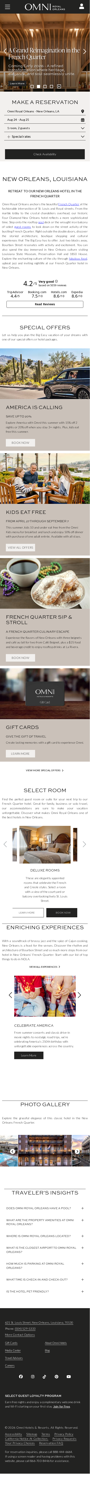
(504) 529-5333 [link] (25, 1328)
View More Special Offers (43, 770)
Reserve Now (18, 83)
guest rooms (22, 226)
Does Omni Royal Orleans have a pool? (38, 1208)
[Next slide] (83, 51)
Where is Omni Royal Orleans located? (38, 1236)
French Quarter (68, 204)
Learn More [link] (20, 753)
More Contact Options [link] (20, 1334)
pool (41, 222)
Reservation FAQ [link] (51, 1443)
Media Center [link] (13, 1350)
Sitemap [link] (31, 1434)
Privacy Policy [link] (64, 1434)
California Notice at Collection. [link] (26, 1438)
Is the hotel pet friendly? (27, 1291)
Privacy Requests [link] (64, 1438)
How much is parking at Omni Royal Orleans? (35, 1266)
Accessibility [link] (13, 1434)
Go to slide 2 (38, 86)
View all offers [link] (20, 547)
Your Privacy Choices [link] (20, 1443)
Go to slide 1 (32, 86)
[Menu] (7, 7)
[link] (45, 398)
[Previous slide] (6, 51)
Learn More (28, 1055)
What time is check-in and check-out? (37, 1279)
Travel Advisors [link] (14, 1358)
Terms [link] (45, 1434)
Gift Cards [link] (11, 1343)
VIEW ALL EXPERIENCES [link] (43, 967)
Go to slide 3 (45, 86)
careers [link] (10, 1365)
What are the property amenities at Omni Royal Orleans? (40, 1222)
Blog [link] (47, 1350)
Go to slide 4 (51, 86)
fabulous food (78, 258)
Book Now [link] (20, 442)
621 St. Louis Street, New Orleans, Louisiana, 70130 (39, 1322)
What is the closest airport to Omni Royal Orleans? (41, 1250)
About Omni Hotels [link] (56, 1343)
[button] (82, 6)
